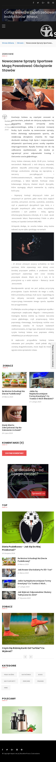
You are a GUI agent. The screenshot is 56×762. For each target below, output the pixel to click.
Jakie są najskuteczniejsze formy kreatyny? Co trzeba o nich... (34, 582)
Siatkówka (26, 674)
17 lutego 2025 (35, 402)
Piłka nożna (9, 674)
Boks (40, 674)
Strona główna (8, 43)
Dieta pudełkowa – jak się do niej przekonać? (21, 548)
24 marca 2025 (7, 397)
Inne (6, 688)
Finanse (40, 681)
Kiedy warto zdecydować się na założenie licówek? (11, 427)
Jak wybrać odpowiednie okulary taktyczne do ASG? (34, 593)
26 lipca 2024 (7, 433)
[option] (28, 633)
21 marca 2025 (23, 573)
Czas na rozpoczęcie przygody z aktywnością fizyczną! (21, 650)
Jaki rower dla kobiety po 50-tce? (35, 569)
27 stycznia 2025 (24, 598)
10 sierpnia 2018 (8, 553)
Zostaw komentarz (14, 453)
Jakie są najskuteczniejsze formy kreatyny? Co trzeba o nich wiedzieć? (41, 395)
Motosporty (9, 681)
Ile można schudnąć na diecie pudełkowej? (13, 392)
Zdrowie (20, 43)
